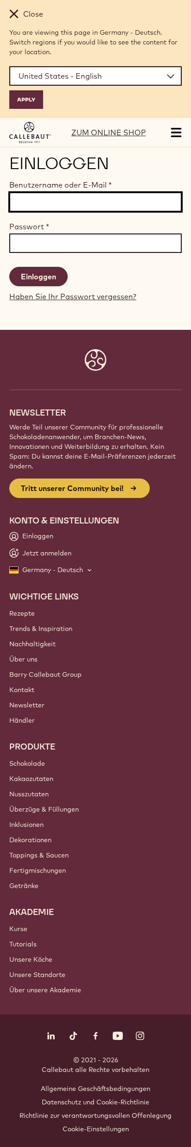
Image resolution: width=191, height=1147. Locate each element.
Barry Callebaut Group (45, 674)
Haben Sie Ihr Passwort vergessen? (72, 296)
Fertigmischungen (37, 870)
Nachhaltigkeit (32, 644)
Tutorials (23, 944)
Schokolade (27, 763)
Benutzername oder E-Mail (60, 184)
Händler (22, 720)
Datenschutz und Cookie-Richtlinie (95, 1102)
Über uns (23, 659)
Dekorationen (30, 840)
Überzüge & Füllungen (44, 809)
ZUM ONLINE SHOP (108, 132)
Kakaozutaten (31, 779)
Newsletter (27, 705)
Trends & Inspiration (40, 628)
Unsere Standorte (37, 975)
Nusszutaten (29, 794)
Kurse (18, 929)
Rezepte (22, 613)
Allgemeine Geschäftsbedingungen (95, 1088)
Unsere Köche (30, 959)
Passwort (29, 226)
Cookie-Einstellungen (96, 1129)
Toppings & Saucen (39, 855)
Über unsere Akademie (45, 990)
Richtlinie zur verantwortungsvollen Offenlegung (95, 1115)
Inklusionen (26, 824)
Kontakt (21, 690)
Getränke (23, 886)
